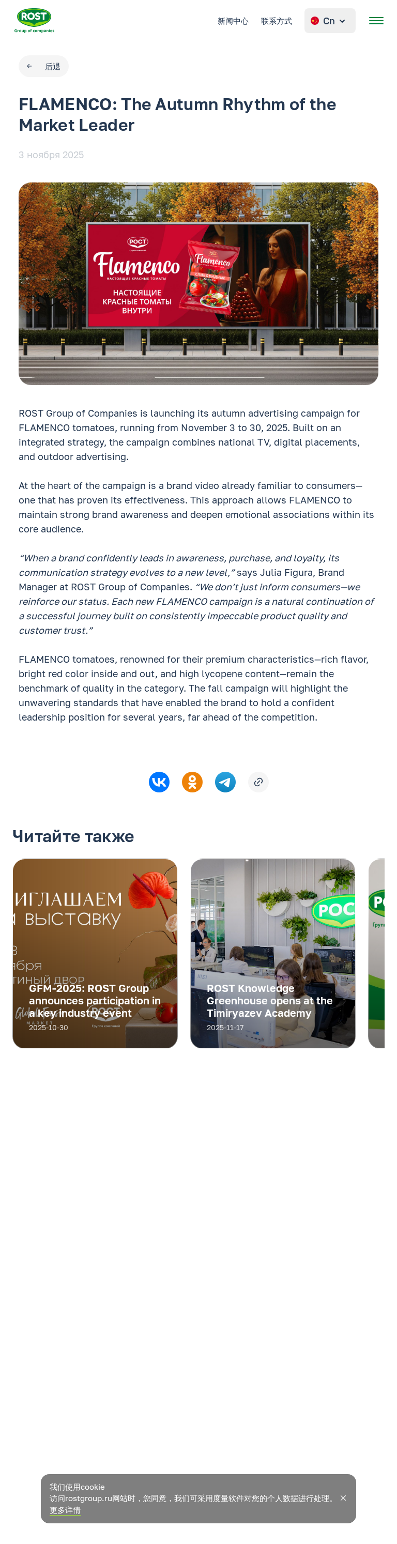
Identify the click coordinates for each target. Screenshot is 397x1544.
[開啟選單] (376, 20)
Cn (329, 20)
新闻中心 (233, 20)
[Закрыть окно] (343, 1498)
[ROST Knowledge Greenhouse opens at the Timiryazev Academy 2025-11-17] (273, 1045)
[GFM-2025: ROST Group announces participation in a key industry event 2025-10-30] (95, 1045)
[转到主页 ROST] (34, 20)
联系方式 (276, 20)
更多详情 (65, 1510)
